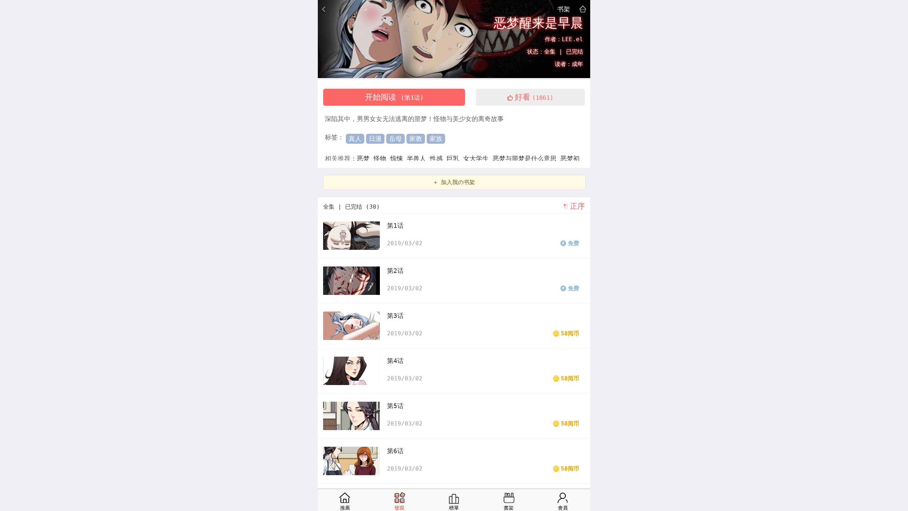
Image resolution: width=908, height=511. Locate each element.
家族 (436, 138)
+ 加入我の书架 (454, 182)
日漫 (375, 138)
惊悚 (398, 158)
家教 (415, 138)
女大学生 (478, 158)
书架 (563, 8)
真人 (355, 138)
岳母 (395, 138)
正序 (577, 206)
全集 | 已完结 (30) (351, 206)
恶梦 (365, 158)
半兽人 (418, 158)
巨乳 (455, 158)
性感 (438, 158)
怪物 (381, 158)
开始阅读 (394, 97)
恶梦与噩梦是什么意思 (526, 158)
